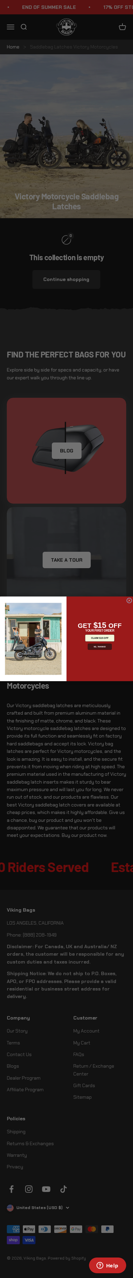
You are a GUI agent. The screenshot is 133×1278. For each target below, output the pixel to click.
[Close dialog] (129, 600)
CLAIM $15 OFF (100, 638)
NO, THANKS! (100, 647)
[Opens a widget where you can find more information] (107, 1266)
